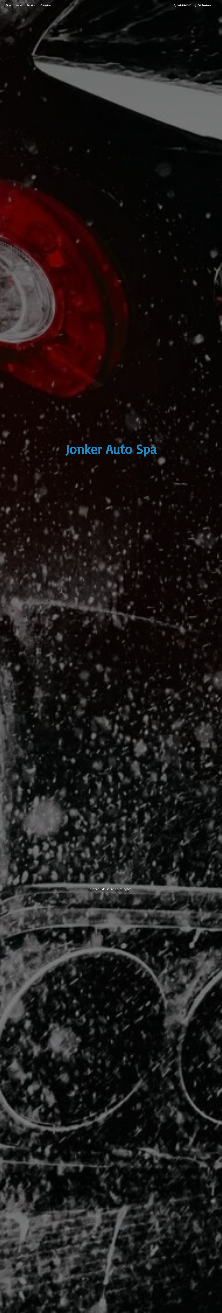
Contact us (45, 5)
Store (8, 5)
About (19, 5)
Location (31, 5)
